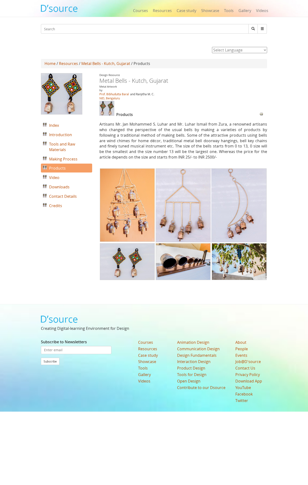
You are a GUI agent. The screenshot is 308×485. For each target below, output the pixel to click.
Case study (186, 10)
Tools (229, 10)
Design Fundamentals (197, 355)
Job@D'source (248, 361)
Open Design (188, 381)
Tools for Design (191, 374)
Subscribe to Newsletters (64, 342)
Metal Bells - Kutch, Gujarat (105, 63)
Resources (162, 10)
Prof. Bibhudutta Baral (114, 94)
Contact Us (245, 368)
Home (50, 63)
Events (241, 355)
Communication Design (198, 348)
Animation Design (193, 342)
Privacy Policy (247, 374)
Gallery (244, 10)
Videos (262, 10)
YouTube (243, 387)
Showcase (210, 10)
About (240, 342)
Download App (248, 381)
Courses (140, 10)
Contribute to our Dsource (201, 387)
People (241, 348)
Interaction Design (194, 361)
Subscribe (50, 361)
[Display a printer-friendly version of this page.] (261, 113)
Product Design (191, 368)
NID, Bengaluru (109, 98)
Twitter (241, 400)
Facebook (244, 394)
